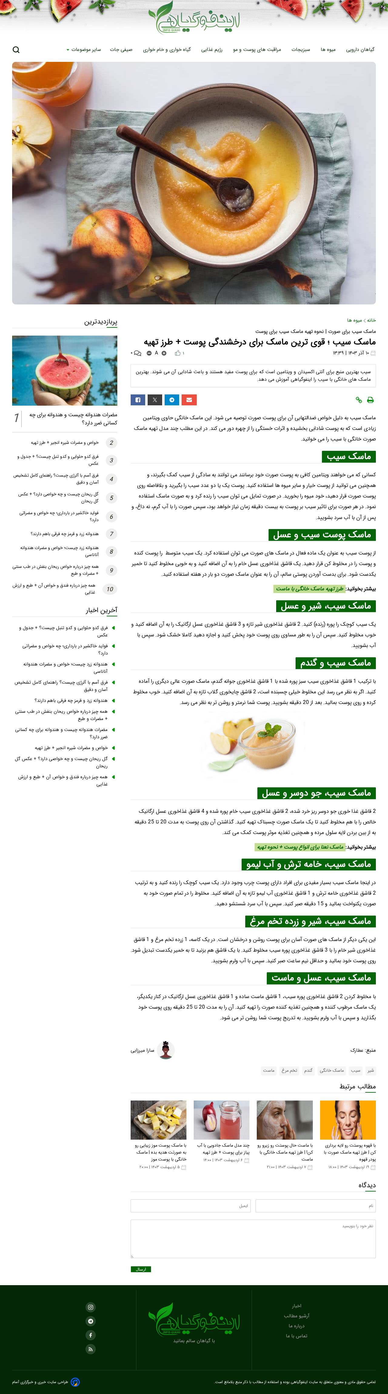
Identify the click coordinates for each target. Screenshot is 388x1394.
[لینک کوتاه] (359, 400)
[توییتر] (155, 399)
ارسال (141, 1269)
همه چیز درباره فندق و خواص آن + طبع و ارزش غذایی (63, 780)
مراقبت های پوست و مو (258, 49)
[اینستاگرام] (90, 1307)
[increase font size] (164, 353)
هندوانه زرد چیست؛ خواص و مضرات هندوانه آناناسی (65, 668)
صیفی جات (122, 49)
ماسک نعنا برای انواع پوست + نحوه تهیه (300, 847)
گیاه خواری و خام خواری (167, 49)
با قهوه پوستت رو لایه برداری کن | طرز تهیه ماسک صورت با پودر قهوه (350, 1152)
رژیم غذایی (212, 49)
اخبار (297, 1306)
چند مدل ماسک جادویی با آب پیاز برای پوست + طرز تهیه (223, 1149)
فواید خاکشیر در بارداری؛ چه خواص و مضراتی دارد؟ (65, 649)
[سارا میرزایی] (166, 1050)
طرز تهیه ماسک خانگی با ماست (309, 589)
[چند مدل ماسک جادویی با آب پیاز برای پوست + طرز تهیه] (221, 1120)
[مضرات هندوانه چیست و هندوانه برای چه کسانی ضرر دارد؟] (64, 371)
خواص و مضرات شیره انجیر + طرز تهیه (65, 442)
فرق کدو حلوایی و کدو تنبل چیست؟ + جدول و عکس (63, 631)
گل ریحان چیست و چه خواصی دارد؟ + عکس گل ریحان (61, 762)
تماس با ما (297, 1336)
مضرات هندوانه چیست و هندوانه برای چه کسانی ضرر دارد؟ (61, 733)
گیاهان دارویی (361, 49)
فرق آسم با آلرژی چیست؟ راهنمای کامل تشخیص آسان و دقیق (61, 686)
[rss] (90, 1349)
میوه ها (329, 49)
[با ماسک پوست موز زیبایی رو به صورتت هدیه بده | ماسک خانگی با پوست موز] (158, 1120)
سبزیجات (302, 49)
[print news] (370, 400)
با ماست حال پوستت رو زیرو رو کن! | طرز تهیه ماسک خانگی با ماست (285, 1152)
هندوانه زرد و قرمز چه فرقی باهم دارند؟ (65, 534)
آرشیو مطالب (297, 1316)
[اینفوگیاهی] (194, 1319)
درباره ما (297, 1326)
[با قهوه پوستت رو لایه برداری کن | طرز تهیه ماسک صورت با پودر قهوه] (348, 1120)
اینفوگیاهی (298, 1382)
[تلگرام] (172, 399)
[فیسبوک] (138, 399)
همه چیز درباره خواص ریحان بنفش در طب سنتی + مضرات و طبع (61, 715)
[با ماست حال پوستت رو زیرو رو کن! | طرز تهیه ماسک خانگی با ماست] (285, 1120)
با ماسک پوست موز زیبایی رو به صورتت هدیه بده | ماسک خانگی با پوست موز (160, 1152)
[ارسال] (189, 399)
